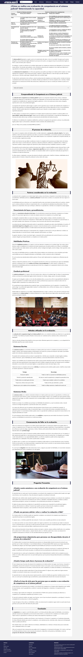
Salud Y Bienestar (32, 652)
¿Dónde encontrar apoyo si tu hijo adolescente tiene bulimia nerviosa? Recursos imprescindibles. (64, 648)
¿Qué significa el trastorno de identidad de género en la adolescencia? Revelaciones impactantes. (63, 653)
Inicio (4, 644)
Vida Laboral (31, 654)
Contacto (5, 652)
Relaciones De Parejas (32, 651)
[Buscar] (31, 2)
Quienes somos (6, 646)
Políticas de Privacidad (7, 651)
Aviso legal (5, 647)
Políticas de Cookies (7, 649)
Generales (30, 646)
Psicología (30, 649)
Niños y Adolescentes (32, 647)
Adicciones (31, 644)
